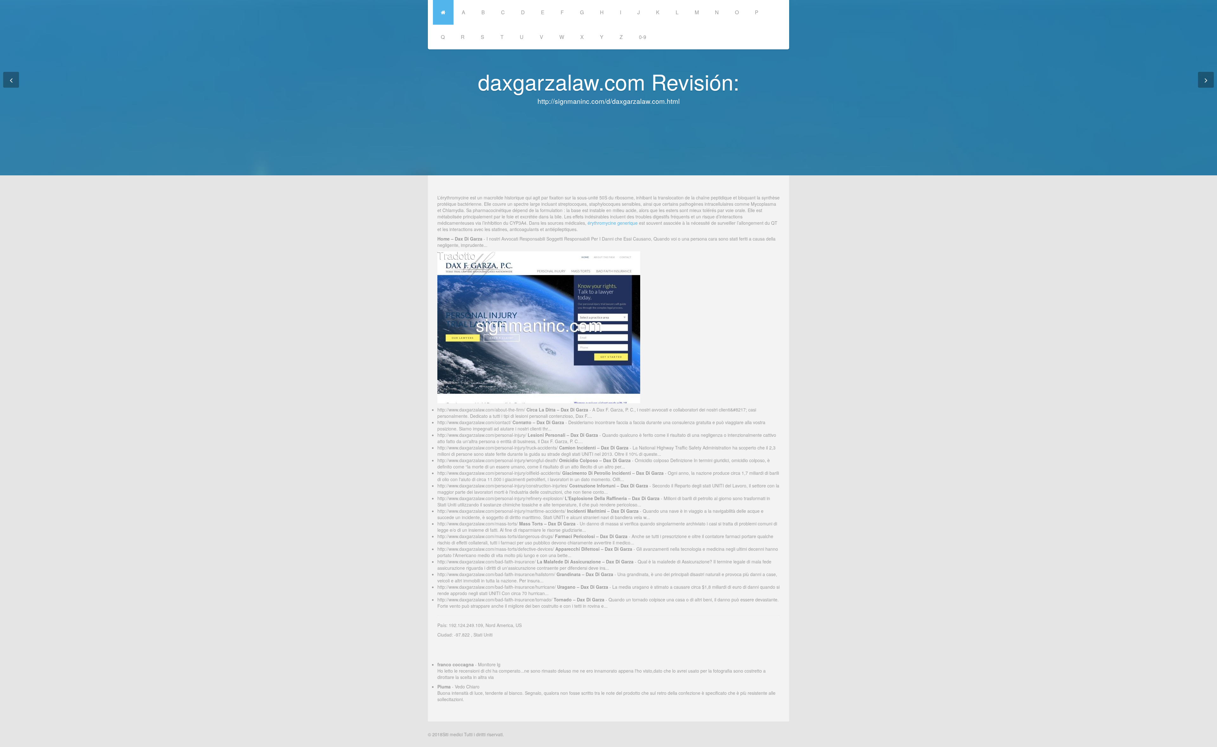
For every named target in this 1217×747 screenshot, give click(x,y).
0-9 (642, 37)
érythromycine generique (613, 223)
